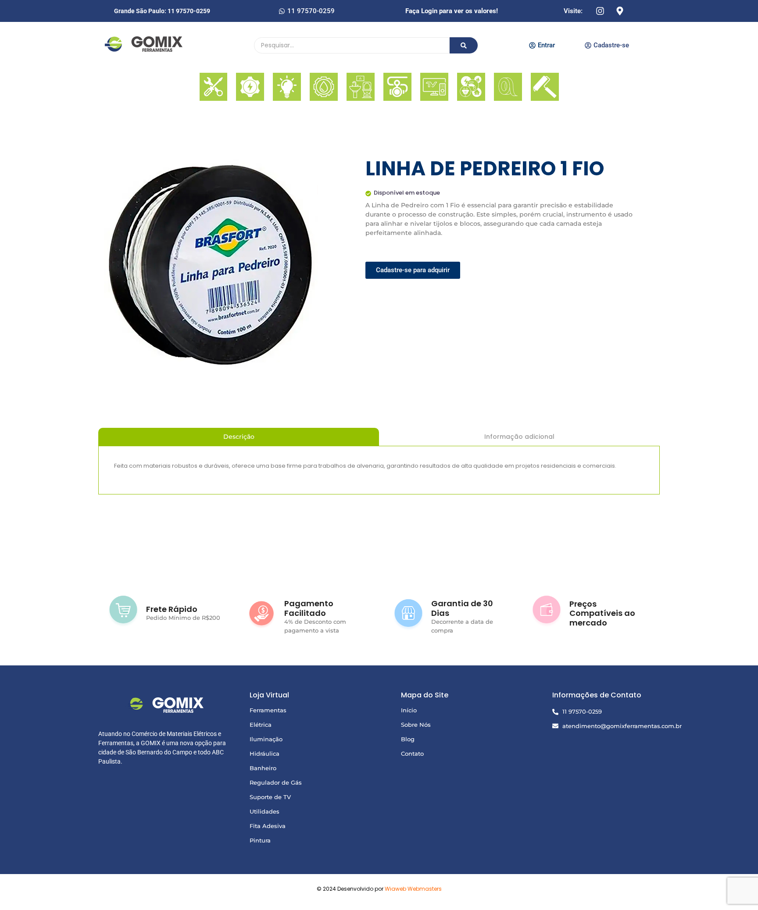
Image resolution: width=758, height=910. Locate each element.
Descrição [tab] (238, 437)
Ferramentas (268, 710)
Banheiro (263, 767)
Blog (408, 739)
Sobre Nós (416, 724)
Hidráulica (264, 753)
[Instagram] (600, 11)
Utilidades (264, 811)
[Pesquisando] (464, 45)
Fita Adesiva (268, 825)
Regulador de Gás (276, 782)
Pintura (260, 840)
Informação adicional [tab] (519, 436)
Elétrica (261, 724)
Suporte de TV (270, 796)
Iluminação (266, 739)
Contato (412, 753)
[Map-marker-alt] (620, 11)
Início (409, 710)
